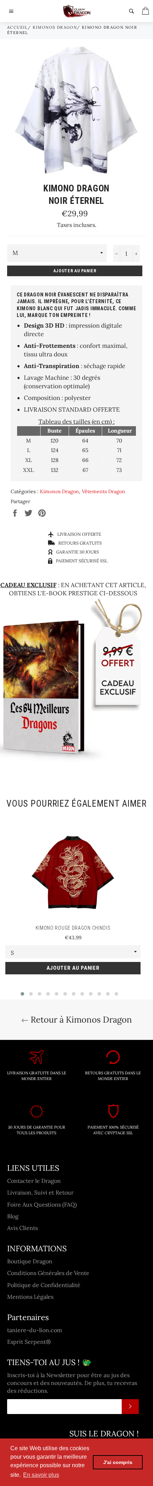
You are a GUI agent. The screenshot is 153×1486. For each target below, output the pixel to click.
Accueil (17, 27)
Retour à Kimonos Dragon (80, 1019)
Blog (13, 1216)
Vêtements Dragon (103, 491)
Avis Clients (22, 1227)
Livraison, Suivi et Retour (40, 1192)
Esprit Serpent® (29, 1341)
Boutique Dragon (29, 1261)
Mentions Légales (30, 1296)
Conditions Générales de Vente (48, 1272)
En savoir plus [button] (41, 1475)
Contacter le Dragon (34, 1180)
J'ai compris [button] (117, 1462)
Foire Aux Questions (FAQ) (42, 1204)
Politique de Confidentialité (43, 1285)
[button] (22, 993)
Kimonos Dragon (55, 27)
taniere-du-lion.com (34, 1330)
